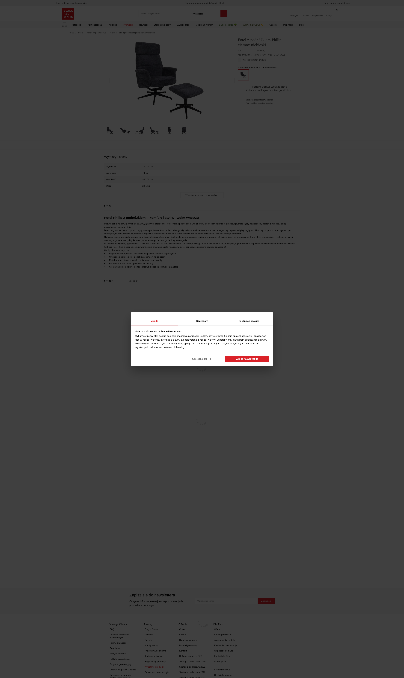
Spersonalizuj (199, 358)
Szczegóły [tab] (202, 321)
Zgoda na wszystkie (247, 358)
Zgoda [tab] (154, 321)
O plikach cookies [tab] (249, 321)
